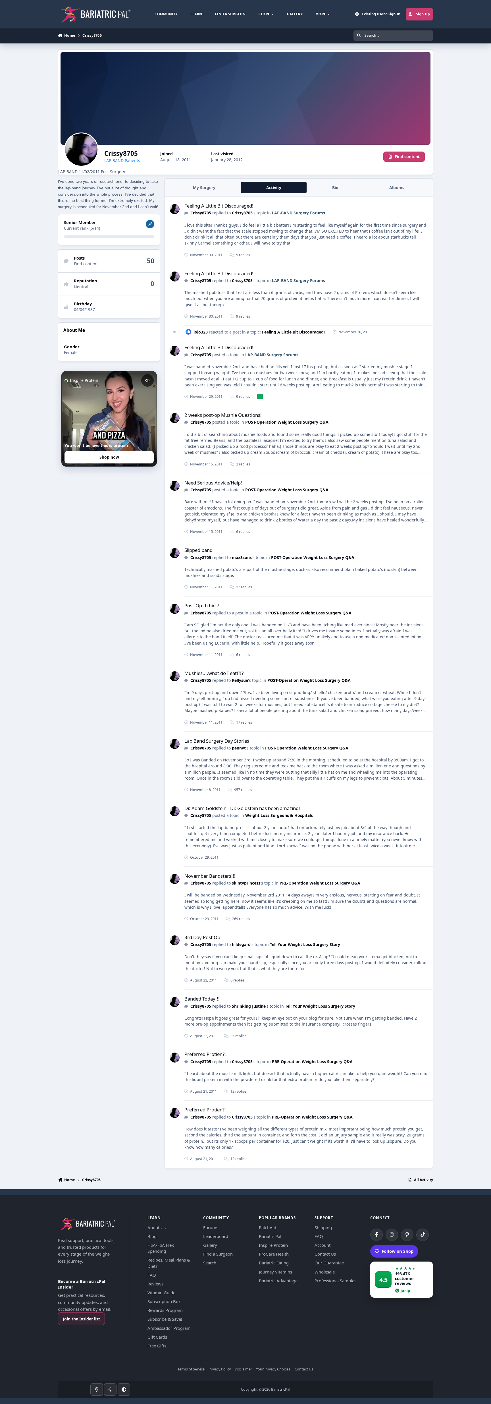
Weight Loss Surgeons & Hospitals (279, 815)
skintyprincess (246, 883)
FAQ (151, 1275)
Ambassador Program (169, 1328)
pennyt (239, 748)
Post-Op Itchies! (201, 605)
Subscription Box (164, 1301)
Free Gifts (156, 1346)
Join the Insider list (81, 1319)
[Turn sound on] (147, 380)
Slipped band (198, 550)
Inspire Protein (273, 1245)
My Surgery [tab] (204, 187)
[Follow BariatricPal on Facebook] (376, 1235)
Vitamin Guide (161, 1292)
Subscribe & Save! (164, 1319)
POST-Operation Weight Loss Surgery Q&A (286, 422)
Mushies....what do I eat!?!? (214, 673)
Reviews (155, 1284)
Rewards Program (165, 1310)
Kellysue (240, 680)
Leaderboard (215, 1236)
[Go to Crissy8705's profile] (175, 209)
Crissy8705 (200, 213)
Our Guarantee (329, 1263)
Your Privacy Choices (273, 1369)
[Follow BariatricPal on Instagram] (392, 1235)
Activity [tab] (273, 187)
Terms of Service (191, 1369)
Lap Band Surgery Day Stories (216, 741)
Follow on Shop (398, 1251)
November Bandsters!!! (210, 876)
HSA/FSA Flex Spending (160, 1248)
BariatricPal (270, 1236)
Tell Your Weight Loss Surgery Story (305, 944)
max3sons (242, 557)
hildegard (241, 944)
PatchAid (267, 1227)
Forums (210, 1227)
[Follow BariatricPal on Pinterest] (407, 1235)
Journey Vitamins (275, 1272)
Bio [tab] (335, 187)
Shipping (323, 1227)
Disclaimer (243, 1369)
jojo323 (201, 332)
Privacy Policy (220, 1369)
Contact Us (325, 1254)
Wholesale (325, 1272)
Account (322, 1245)
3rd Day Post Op (202, 937)
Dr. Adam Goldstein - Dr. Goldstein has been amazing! (242, 808)
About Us (156, 1227)
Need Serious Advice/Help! (213, 482)
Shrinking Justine (249, 1006)
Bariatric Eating (274, 1263)
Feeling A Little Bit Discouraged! (218, 205)
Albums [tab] (396, 187)
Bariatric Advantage (278, 1280)
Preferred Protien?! (205, 1054)
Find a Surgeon (218, 1254)
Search (209, 1263)
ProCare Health (274, 1254)
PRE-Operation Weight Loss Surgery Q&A (320, 883)
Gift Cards (157, 1337)
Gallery (210, 1245)
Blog (152, 1236)
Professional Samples (335, 1280)
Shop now (109, 457)
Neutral (81, 286)
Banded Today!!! (202, 998)
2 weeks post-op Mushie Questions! (223, 415)
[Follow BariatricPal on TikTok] (422, 1235)
